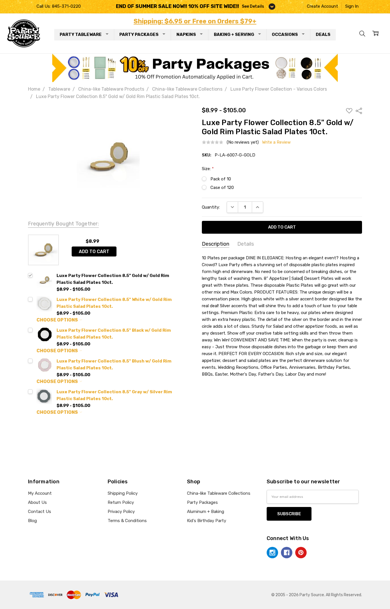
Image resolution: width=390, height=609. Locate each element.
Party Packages (138, 34)
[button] (195, 68)
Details (245, 244)
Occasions (285, 34)
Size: (208, 168)
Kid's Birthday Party (206, 520)
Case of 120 (222, 187)
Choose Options (58, 320)
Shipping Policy (123, 493)
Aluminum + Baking (205, 511)
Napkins (186, 34)
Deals (323, 34)
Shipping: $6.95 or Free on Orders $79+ (195, 21)
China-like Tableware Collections (218, 493)
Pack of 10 (220, 179)
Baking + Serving (234, 34)
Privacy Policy (121, 511)
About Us (37, 502)
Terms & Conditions (127, 520)
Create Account (322, 6)
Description (215, 244)
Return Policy (121, 502)
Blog (32, 520)
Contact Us (39, 511)
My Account (40, 493)
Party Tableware (81, 34)
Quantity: (211, 207)
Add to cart (94, 251)
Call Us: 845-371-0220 (59, 6)
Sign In (352, 6)
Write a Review (276, 142)
